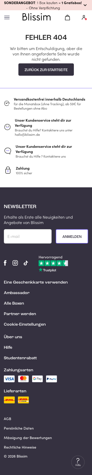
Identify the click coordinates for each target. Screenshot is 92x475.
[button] (46, 5)
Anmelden (72, 237)
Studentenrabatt (20, 358)
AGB (7, 418)
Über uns (13, 337)
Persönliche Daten (19, 428)
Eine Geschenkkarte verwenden (36, 282)
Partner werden (20, 314)
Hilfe (8, 348)
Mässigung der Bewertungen (28, 437)
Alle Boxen (14, 304)
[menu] (7, 18)
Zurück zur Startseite (46, 70)
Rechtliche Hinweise (20, 447)
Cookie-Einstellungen (25, 325)
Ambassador (17, 293)
